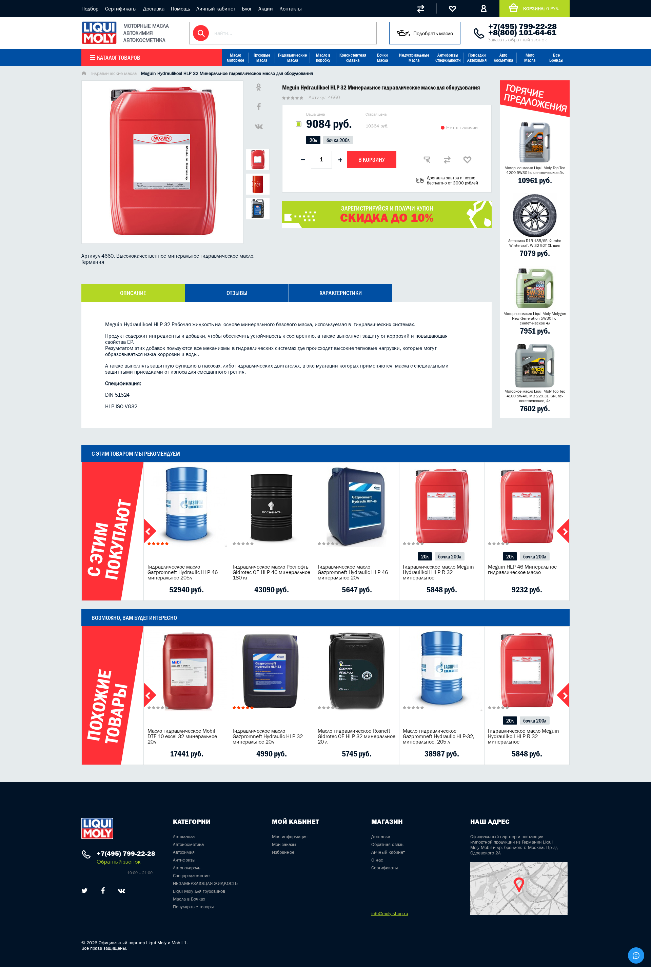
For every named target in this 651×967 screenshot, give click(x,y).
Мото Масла (529, 58)
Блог (247, 8)
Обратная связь (387, 844)
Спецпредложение (191, 875)
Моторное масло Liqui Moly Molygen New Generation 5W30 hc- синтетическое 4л (535, 318)
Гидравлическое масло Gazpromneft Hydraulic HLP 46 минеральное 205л (182, 572)
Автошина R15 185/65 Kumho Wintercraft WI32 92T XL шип (534, 243)
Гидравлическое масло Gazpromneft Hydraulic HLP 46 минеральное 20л (353, 572)
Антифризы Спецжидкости (448, 58)
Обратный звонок (119, 862)
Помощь (180, 8)
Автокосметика (188, 844)
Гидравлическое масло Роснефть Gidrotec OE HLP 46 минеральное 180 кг (271, 572)
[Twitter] (84, 890)
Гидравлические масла (292, 58)
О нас (377, 860)
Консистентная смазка (352, 58)
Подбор (90, 8)
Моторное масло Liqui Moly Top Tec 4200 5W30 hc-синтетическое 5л (535, 170)
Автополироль (186, 867)
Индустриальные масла (414, 58)
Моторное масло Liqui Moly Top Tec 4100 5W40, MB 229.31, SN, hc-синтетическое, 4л (535, 396)
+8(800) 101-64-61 (522, 32)
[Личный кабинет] (483, 8)
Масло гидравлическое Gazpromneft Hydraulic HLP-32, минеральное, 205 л (438, 736)
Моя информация (290, 836)
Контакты (290, 8)
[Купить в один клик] (427, 159)
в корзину (186, 515)
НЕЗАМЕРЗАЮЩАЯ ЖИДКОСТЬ (205, 883)
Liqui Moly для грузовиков (199, 891)
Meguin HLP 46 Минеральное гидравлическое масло (522, 569)
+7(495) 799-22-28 (522, 26)
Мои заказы (284, 844)
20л (313, 140)
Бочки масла (382, 58)
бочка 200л (338, 140)
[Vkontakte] (121, 890)
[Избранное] (452, 8)
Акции (265, 8)
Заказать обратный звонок (517, 40)
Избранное (283, 852)
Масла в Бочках (189, 899)
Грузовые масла (262, 58)
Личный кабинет (215, 8)
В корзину (371, 159)
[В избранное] (467, 160)
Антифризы (184, 860)
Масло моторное (235, 58)
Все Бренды (556, 58)
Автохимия (184, 852)
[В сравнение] (447, 159)
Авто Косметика (503, 58)
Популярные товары (193, 906)
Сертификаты (121, 8)
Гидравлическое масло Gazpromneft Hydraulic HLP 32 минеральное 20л (268, 736)
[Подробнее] (219, 589)
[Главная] (83, 74)
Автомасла (184, 836)
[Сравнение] (420, 8)
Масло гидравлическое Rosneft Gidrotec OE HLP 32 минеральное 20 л (356, 736)
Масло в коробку (323, 58)
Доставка (153, 8)
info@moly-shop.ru (389, 913)
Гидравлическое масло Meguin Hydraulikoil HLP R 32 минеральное (438, 572)
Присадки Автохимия (477, 58)
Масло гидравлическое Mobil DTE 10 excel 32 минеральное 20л (182, 736)
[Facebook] (103, 890)
